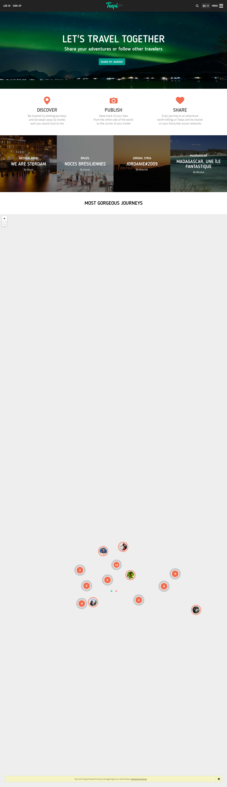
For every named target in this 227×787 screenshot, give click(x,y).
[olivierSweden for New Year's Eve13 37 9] (123, 547)
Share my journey (112, 61)
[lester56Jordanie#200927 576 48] (130, 575)
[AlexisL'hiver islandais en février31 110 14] (103, 551)
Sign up (17, 5)
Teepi (113, 6)
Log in (6, 5)
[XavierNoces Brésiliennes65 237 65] (93, 602)
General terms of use (139, 779)
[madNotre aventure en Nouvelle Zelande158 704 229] (196, 610)
